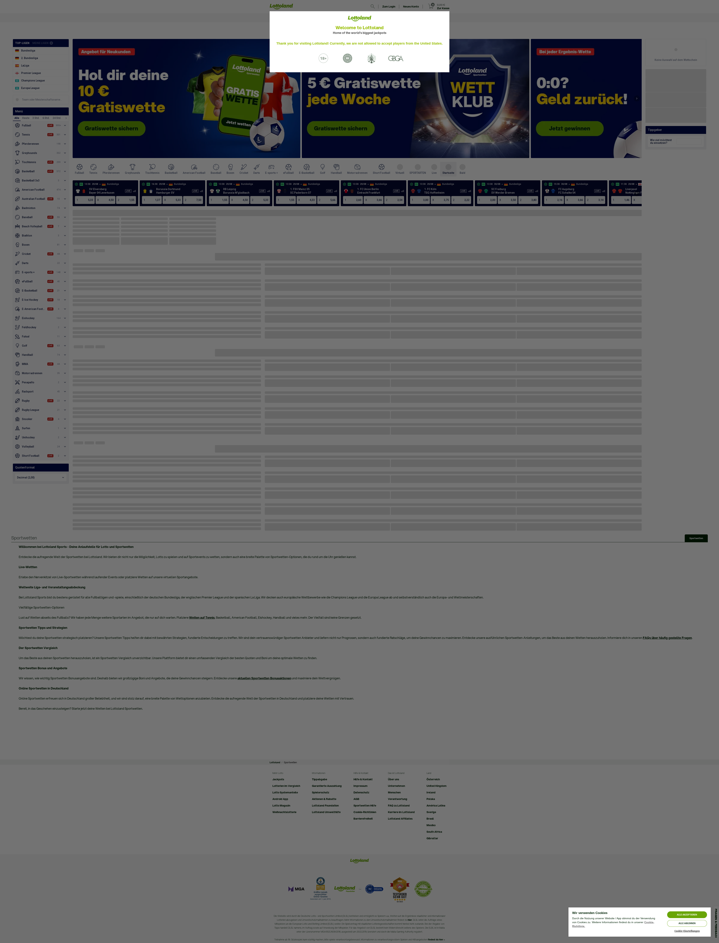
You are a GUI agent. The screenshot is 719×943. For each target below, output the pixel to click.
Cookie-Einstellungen (687, 931)
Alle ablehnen (687, 923)
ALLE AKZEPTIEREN (687, 914)
